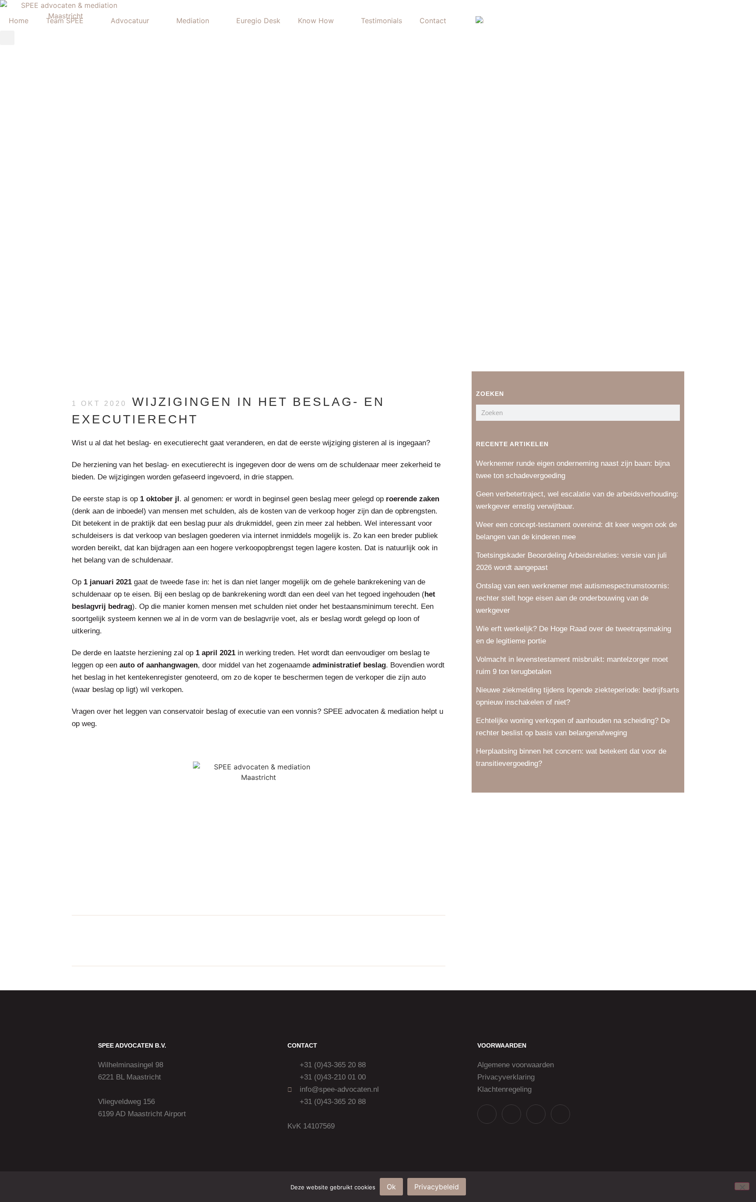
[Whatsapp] (487, 1114)
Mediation (192, 20)
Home (18, 20)
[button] (236, 940)
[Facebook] (560, 1114)
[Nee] (742, 1186)
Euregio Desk (258, 20)
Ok (391, 1186)
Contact (433, 20)
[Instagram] (511, 1114)
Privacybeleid (436, 1186)
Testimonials (381, 20)
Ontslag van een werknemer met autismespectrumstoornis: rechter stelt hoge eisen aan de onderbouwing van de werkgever (572, 598)
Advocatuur (130, 20)
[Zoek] (672, 413)
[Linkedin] (536, 1114)
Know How (316, 20)
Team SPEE (65, 20)
